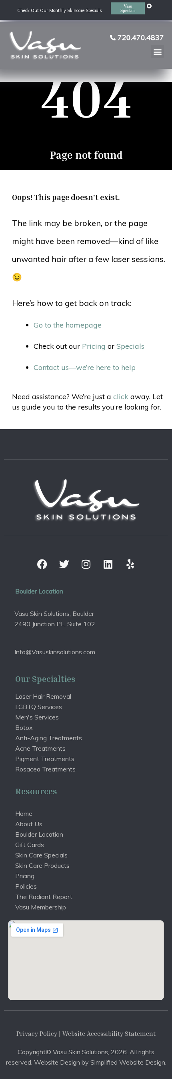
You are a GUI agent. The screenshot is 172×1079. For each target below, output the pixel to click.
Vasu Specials (127, 8)
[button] (157, 51)
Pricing (94, 346)
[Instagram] (86, 564)
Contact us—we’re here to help (85, 367)
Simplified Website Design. (128, 1062)
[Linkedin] (108, 564)
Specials (130, 346)
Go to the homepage (68, 325)
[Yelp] (130, 564)
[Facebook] (42, 564)
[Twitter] (64, 564)
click (120, 396)
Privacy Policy (36, 1033)
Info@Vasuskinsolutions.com (54, 652)
